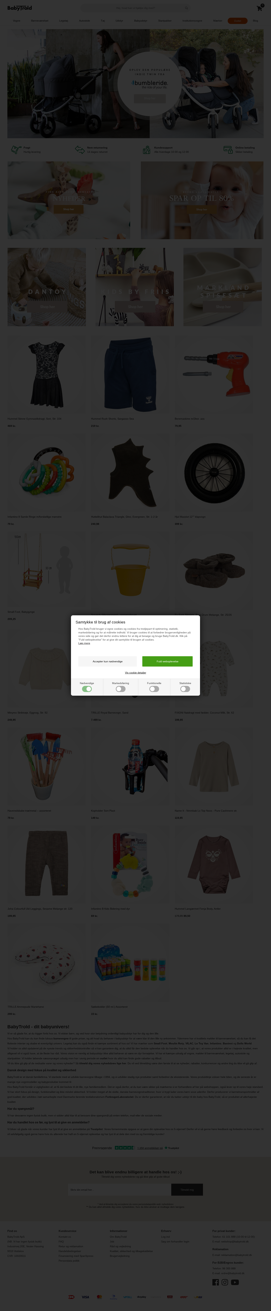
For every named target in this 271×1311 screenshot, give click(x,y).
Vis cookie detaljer (135, 672)
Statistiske (185, 683)
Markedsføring (120, 683)
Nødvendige (87, 683)
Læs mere (84, 643)
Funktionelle (154, 683)
